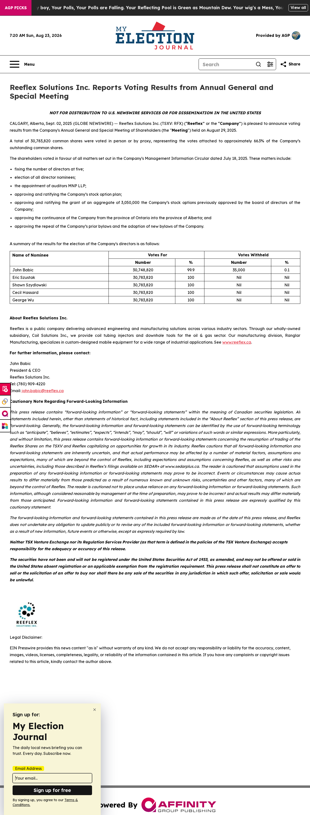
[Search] (258, 64)
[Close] (94, 709)
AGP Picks (16, 7)
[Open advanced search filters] (270, 64)
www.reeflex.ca (236, 342)
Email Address (28, 768)
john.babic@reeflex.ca (43, 390)
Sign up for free (52, 790)
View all (298, 7)
